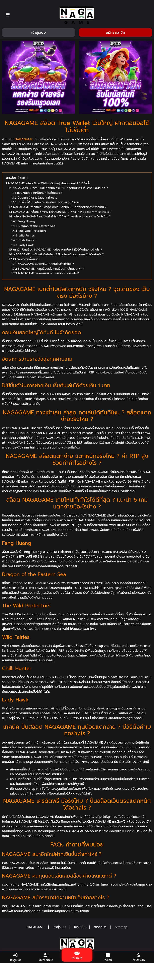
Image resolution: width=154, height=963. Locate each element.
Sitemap (121, 927)
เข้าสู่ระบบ (59, 927)
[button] (7, 14)
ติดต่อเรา (100, 927)
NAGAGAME (23, 139)
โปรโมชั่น (79, 927)
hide (22, 178)
